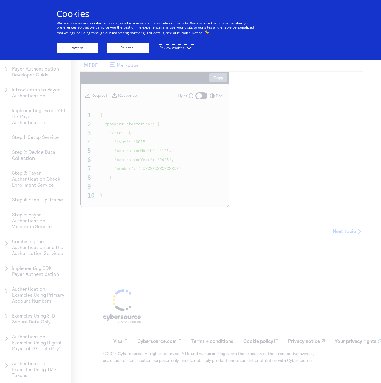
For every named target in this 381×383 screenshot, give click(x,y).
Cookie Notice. (191, 32)
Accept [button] (77, 47)
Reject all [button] (128, 47)
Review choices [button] (172, 47)
